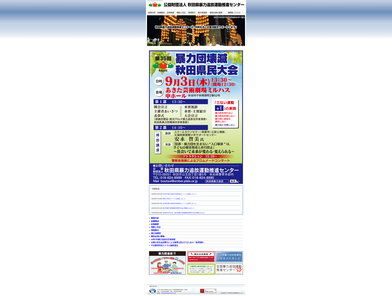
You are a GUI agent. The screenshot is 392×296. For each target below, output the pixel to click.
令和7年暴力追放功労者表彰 (163, 239)
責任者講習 (156, 233)
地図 (186, 289)
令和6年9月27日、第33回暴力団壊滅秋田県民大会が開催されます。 (184, 212)
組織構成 (155, 221)
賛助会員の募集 (158, 236)
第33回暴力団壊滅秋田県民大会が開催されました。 (179, 208)
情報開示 (155, 230)
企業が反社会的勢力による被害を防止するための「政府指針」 (178, 242)
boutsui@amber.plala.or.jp (168, 293)
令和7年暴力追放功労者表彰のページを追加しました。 (180, 194)
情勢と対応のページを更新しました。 (175, 199)
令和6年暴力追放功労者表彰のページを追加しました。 (180, 203)
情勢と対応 (156, 227)
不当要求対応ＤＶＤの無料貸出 (164, 245)
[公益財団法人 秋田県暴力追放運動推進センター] (196, 8)
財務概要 (155, 224)
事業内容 (155, 218)
